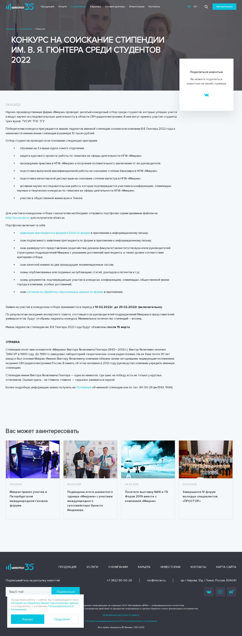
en (195, 6)
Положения (84, 387)
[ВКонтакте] (206, 95)
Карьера (95, 6)
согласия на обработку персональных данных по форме (65, 292)
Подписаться (65, 592)
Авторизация (224, 6)
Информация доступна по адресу (121, 615)
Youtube (220, 591)
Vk (209, 591)
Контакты (154, 6)
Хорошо (27, 619)
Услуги (62, 6)
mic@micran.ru (156, 580)
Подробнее (62, 619)
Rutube (231, 591)
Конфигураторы (115, 6)
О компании (78, 6)
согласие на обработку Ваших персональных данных (45, 603)
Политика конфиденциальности (102, 621)
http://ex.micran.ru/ (18, 218)
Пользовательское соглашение (139, 621)
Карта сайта (226, 567)
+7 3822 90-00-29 (119, 580)
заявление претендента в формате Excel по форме (55, 233)
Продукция (47, 6)
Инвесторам (136, 6)
